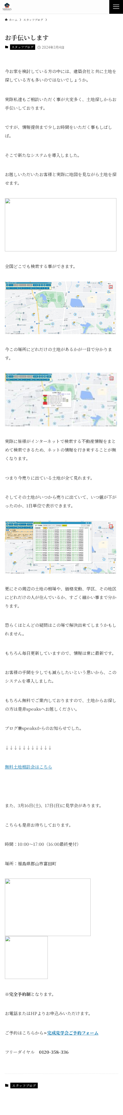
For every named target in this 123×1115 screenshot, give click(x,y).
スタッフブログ (22, 47)
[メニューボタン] (116, 7)
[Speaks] (7, 7)
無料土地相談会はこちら (28, 767)
